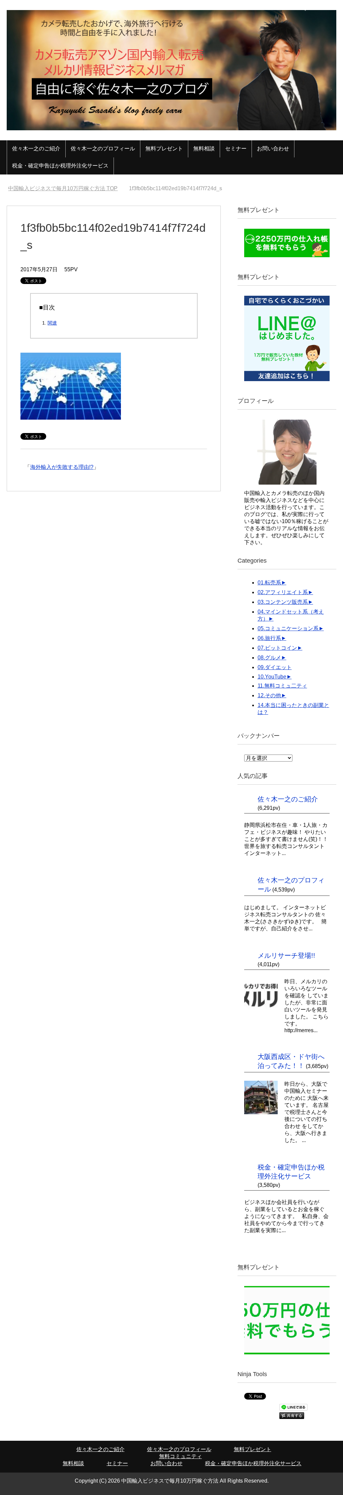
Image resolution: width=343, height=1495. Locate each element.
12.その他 (269, 695)
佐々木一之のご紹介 (36, 148)
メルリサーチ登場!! (286, 955)
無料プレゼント (164, 148)
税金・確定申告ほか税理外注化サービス (60, 165)
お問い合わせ (273, 148)
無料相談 (204, 148)
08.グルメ (269, 657)
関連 (52, 323)
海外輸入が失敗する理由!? (61, 467)
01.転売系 (269, 582)
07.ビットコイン (277, 648)
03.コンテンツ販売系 (283, 602)
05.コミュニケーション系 (288, 628)
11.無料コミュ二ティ (282, 686)
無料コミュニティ (180, 1456)
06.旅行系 (269, 638)
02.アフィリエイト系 (283, 592)
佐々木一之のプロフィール (103, 148)
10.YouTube (272, 677)
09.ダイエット (275, 667)
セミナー (236, 148)
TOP (67, 188)
